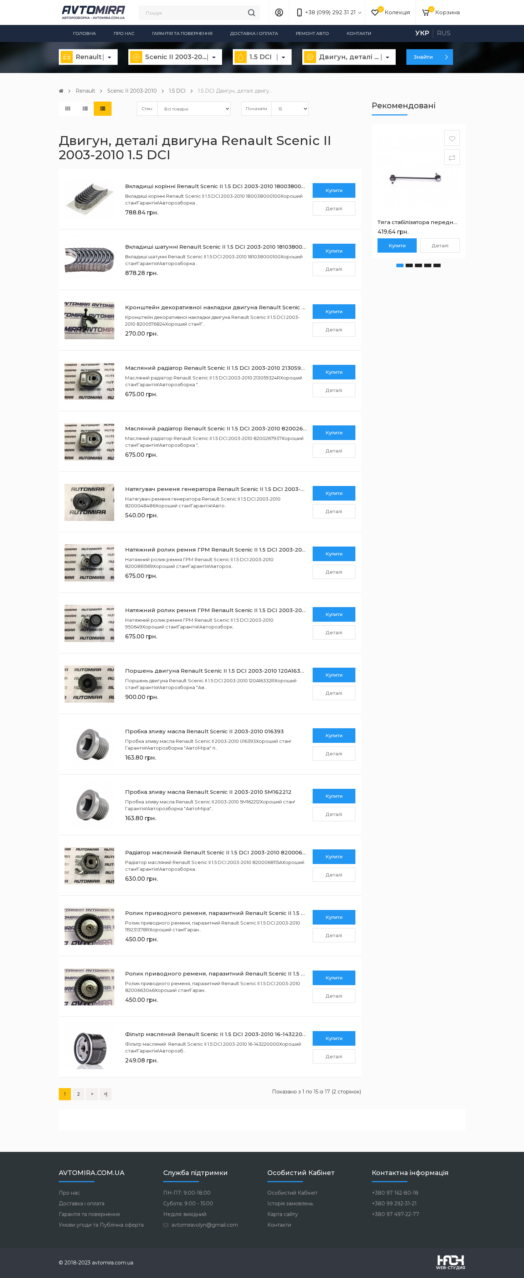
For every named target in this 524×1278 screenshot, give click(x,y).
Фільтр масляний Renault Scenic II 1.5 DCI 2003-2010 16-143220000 (219, 1034)
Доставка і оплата (254, 33)
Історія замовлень (290, 1203)
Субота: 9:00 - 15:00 (188, 1203)
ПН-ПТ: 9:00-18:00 (187, 1193)
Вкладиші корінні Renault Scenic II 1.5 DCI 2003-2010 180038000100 (219, 186)
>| (105, 1094)
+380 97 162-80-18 (395, 1193)
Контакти (359, 33)
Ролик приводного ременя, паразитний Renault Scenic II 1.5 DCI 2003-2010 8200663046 (251, 973)
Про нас (124, 33)
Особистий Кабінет (292, 1193)
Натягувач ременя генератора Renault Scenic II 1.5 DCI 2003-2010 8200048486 (237, 489)
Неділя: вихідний (184, 1214)
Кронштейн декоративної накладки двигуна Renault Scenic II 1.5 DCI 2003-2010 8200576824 (258, 307)
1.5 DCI (177, 91)
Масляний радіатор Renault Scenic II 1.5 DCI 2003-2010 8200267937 (220, 428)
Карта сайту (282, 1214)
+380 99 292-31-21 (394, 1203)
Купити (334, 190)
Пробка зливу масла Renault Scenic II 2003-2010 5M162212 (208, 791)
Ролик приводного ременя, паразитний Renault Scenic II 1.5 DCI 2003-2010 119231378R (249, 913)
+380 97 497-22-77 (395, 1214)
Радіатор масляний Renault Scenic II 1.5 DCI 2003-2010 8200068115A (221, 852)
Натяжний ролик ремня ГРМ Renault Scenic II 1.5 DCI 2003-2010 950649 (227, 610)
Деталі (333, 208)
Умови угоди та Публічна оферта (101, 1225)
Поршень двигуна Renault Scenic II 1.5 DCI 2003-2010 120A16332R (218, 670)
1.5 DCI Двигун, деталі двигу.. (234, 91)
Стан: (147, 108)
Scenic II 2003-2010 (132, 91)
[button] (400, 265)
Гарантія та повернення (182, 33)
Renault (85, 91)
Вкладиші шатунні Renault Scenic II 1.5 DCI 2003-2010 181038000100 (220, 246)
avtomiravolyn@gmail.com (204, 1225)
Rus (444, 33)
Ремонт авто (312, 33)
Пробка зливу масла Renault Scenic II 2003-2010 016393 (204, 731)
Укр (422, 33)
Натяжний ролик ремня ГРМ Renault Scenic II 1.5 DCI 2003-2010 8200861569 (234, 549)
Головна (84, 33)
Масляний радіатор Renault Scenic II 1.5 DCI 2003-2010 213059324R (220, 367)
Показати (256, 108)
